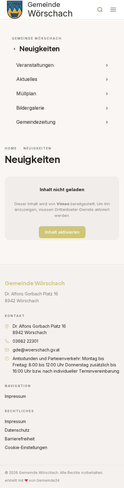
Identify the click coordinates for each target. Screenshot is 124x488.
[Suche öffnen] (100, 10)
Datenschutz (17, 430)
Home (11, 148)
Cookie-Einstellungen (26, 447)
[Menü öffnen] (113, 10)
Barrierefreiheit (20, 438)
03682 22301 (25, 341)
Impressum (15, 396)
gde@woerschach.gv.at (36, 349)
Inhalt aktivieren (62, 232)
